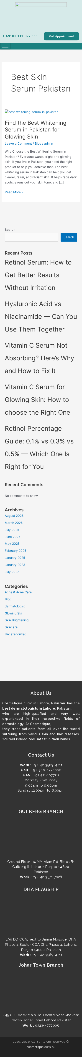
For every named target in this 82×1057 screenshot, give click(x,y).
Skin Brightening (16, 620)
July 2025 (12, 530)
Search (10, 229)
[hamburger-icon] (5, 46)
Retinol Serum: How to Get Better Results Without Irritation (38, 275)
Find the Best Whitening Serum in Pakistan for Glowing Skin (35, 129)
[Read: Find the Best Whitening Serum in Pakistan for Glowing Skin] (31, 112)
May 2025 (12, 543)
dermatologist (15, 606)
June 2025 (12, 537)
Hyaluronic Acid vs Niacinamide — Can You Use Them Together (41, 316)
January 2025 (15, 557)
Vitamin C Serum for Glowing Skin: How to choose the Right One (38, 399)
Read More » (14, 192)
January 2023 (15, 565)
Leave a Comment (18, 143)
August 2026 (14, 515)
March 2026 (14, 523)
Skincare (11, 627)
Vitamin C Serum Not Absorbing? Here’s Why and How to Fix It (39, 358)
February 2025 (15, 550)
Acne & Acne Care (18, 592)
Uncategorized (15, 634)
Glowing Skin (14, 613)
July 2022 (12, 572)
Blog (38, 143)
